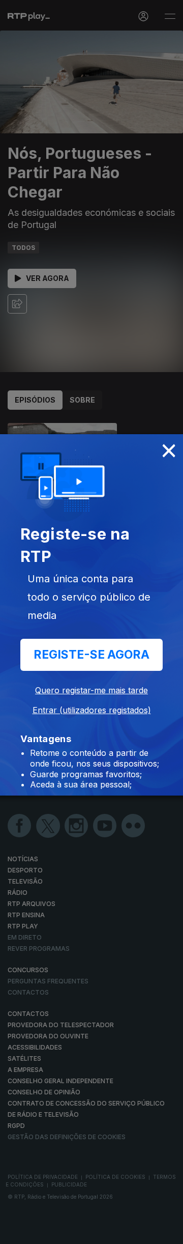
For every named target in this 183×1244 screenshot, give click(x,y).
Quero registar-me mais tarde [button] (91, 690)
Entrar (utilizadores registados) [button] (92, 710)
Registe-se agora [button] (91, 654)
